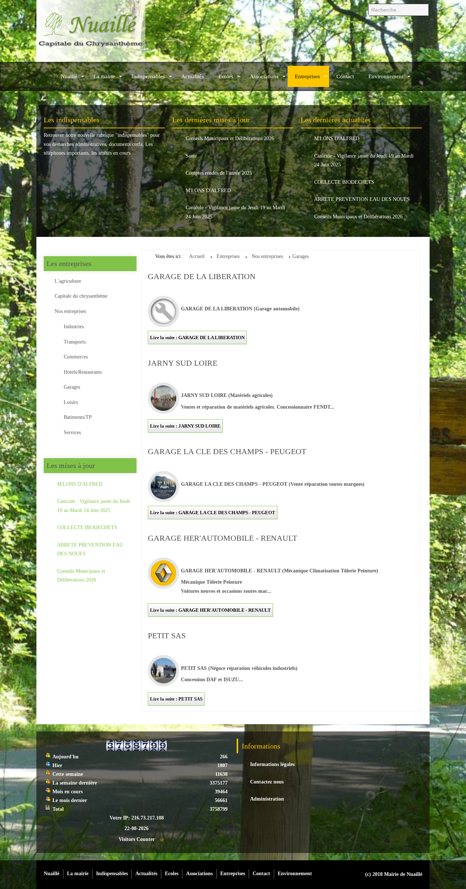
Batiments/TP (78, 417)
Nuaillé (69, 76)
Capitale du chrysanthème (81, 296)
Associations (264, 76)
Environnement (385, 76)
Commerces (76, 357)
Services (72, 432)
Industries (74, 326)
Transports (75, 342)
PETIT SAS (167, 635)
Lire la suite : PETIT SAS (176, 699)
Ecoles (225, 76)
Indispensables (148, 76)
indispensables (132, 135)
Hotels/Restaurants (83, 372)
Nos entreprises (70, 311)
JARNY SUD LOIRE (182, 363)
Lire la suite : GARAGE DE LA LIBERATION (197, 337)
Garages (72, 387)
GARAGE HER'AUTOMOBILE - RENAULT (222, 538)
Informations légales (272, 764)
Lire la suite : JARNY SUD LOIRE (185, 426)
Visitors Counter (137, 839)
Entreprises (307, 76)
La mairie (104, 76)
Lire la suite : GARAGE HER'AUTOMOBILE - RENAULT (210, 610)
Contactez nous (267, 782)
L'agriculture (68, 281)
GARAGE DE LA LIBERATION (202, 276)
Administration (267, 799)
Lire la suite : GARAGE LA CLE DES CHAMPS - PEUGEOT (212, 512)
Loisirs (71, 402)
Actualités (192, 76)
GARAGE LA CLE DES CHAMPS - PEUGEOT (227, 451)
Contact (345, 76)
